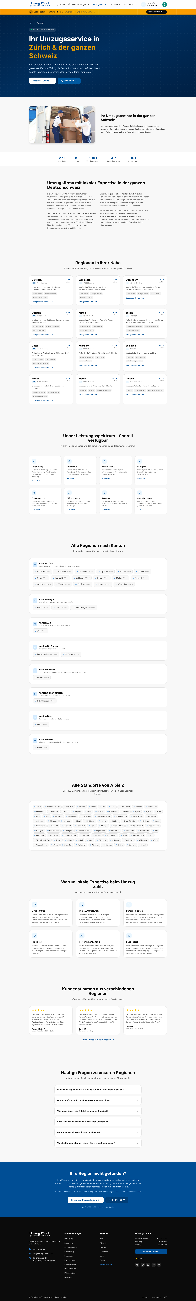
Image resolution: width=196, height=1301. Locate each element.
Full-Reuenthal (121, 816)
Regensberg (100, 831)
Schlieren (83, 578)
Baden (42, 607)
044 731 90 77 (70, 81)
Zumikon (132, 845)
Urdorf (80, 840)
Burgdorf (78, 811)
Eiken (159, 811)
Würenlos (95, 845)
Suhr (151, 835)
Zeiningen (108, 845)
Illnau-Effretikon (130, 821)
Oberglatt (39, 831)
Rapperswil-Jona (47, 654)
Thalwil (64, 584)
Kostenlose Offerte (41, 81)
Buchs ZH (54, 811)
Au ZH (112, 807)
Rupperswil (54, 835)
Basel (42, 747)
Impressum (145, 1297)
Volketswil (115, 840)
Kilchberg (145, 821)
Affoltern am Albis (53, 807)
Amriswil (82, 807)
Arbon (93, 807)
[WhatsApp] (164, 4)
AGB (165, 1297)
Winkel (55, 845)
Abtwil (38, 807)
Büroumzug (68, 1256)
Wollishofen (82, 845)
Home (62, 4)
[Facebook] (137, 1265)
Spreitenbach (112, 835)
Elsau (47, 816)
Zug (41, 631)
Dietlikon (43, 571)
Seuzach (98, 835)
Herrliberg (66, 821)
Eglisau (137, 811)
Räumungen (68, 1243)
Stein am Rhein (138, 835)
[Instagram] (143, 1265)
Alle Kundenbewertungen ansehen (96, 1040)
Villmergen (102, 840)
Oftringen (68, 831)
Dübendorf (86, 571)
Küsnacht (61, 578)
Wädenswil (129, 840)
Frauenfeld (87, 816)
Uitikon (69, 840)
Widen (155, 840)
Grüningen (40, 821)
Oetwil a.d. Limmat (136, 826)
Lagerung (68, 1277)
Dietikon (84, 584)
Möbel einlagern (70, 1264)
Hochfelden (90, 821)
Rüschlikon (40, 835)
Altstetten (69, 807)
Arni (103, 807)
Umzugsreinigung (70, 1247)
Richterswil (130, 831)
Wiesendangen (41, 845)
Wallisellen (64, 571)
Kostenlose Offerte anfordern (84, 1200)
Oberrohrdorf (54, 831)
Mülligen (104, 826)
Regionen (100, 4)
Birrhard (139, 807)
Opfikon (107, 571)
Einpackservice (70, 1269)
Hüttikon (115, 821)
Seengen (85, 835)
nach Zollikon (118, 826)
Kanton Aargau (85, 607)
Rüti (156, 831)
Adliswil (141, 578)
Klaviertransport (70, 1260)
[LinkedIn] (148, 1265)
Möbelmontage (70, 1273)
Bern (42, 724)
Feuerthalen (72, 816)
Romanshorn (144, 831)
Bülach (103, 578)
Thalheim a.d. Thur (43, 840)
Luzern (43, 677)
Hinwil (78, 821)
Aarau (61, 607)
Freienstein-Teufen (103, 816)
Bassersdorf (125, 807)
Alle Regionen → (106, 1264)
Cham (89, 811)
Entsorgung (68, 1239)
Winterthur (125, 584)
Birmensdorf (152, 807)
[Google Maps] (159, 1265)
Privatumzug (69, 1252)
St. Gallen (72, 654)
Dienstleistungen (78, 4)
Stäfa (125, 835)
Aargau (102, 1260)
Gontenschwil (137, 816)
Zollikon (120, 845)
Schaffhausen (46, 701)
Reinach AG (115, 831)
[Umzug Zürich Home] (40, 4)
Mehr (116, 4)
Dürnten (126, 811)
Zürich (143, 571)
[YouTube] (154, 1265)
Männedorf (81, 826)
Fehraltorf (58, 816)
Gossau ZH (152, 816)
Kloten (125, 571)
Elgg (38, 816)
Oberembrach (154, 826)
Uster (42, 578)
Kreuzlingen (40, 826)
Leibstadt (67, 826)
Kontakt (130, 4)
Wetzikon (44, 584)
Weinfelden (143, 840)
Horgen (104, 584)
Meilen (121, 578)
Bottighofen (40, 811)
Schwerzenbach (70, 835)
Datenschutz (156, 1297)
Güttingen (53, 821)
